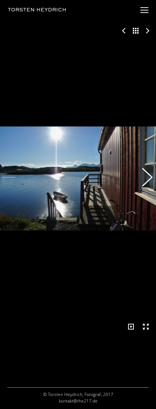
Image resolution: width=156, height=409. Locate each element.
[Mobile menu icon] (144, 10)
